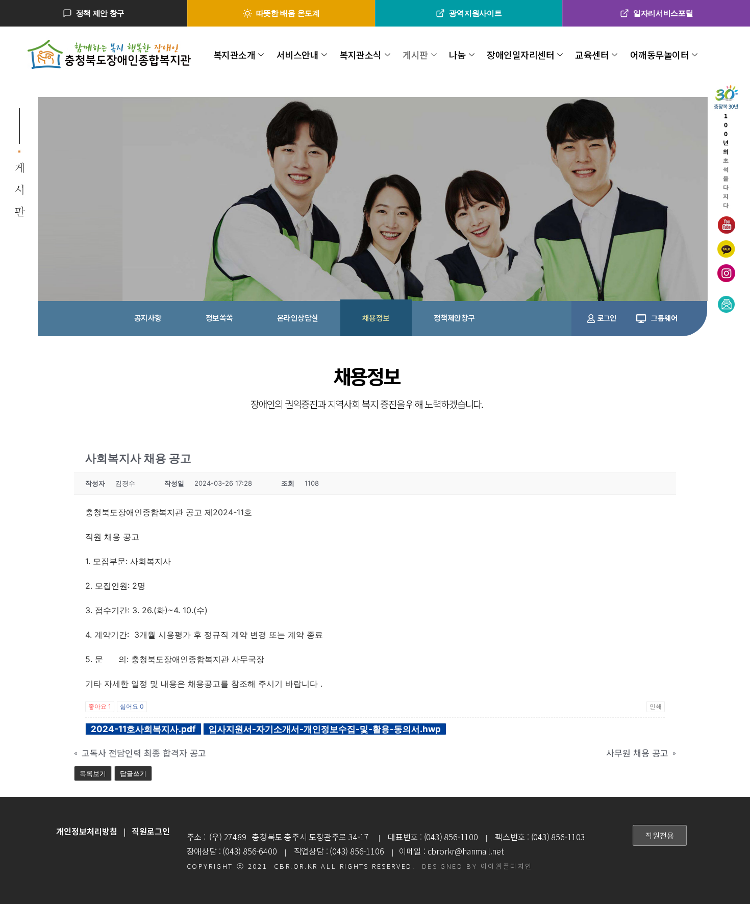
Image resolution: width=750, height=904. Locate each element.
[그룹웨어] (641, 318)
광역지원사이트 (475, 13)
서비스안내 (298, 54)
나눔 (457, 54)
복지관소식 (360, 54)
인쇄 (655, 706)
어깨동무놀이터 (659, 54)
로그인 (606, 318)
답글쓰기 (133, 773)
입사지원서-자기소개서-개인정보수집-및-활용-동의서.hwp (325, 729)
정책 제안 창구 (100, 13)
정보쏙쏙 (219, 317)
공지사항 (148, 317)
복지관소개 (234, 54)
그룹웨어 (664, 318)
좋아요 (99, 706)
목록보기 (93, 773)
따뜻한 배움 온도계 (288, 13)
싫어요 (132, 706)
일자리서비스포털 (663, 13)
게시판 (415, 54)
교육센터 (592, 54)
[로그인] (591, 318)
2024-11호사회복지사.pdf (143, 729)
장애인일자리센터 (520, 54)
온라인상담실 (297, 317)
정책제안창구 (454, 317)
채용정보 (376, 317)
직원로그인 (151, 831)
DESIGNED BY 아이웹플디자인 (477, 866)
